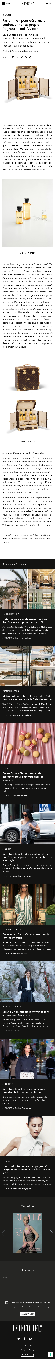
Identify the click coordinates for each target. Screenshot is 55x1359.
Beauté (7, 14)
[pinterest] (13, 57)
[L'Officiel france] (27, 4)
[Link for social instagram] (30, 1339)
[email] (4, 57)
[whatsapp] (26, 57)
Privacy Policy (43, 1307)
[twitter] (21, 57)
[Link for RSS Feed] (36, 1339)
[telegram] (30, 57)
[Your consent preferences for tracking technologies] (50, 1354)
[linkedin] (17, 57)
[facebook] (9, 57)
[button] (52, 1233)
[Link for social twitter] (18, 1339)
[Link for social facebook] (24, 1339)
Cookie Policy (27, 1354)
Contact (27, 1345)
